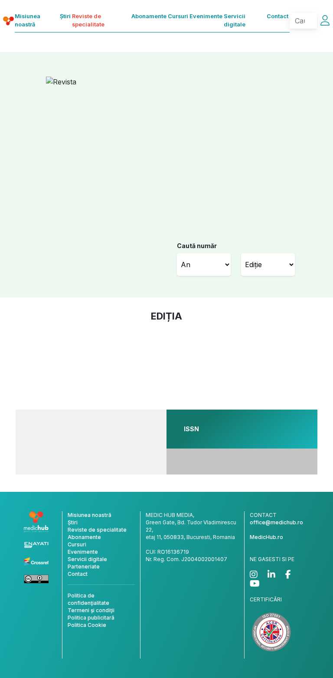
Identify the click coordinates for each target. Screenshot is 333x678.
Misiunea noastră (27, 20)
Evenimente (205, 16)
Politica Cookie (87, 625)
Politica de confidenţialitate (88, 599)
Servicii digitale (234, 20)
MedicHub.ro (266, 537)
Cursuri (178, 16)
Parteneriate (84, 566)
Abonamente (148, 16)
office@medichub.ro (276, 522)
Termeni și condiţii (91, 610)
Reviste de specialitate (88, 20)
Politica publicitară (91, 617)
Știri (65, 16)
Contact (277, 16)
